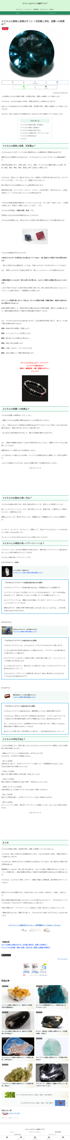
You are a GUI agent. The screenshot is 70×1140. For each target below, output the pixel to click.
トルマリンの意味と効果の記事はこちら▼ (24, 697)
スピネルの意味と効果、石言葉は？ (33, 124)
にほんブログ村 (14, 1113)
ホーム (12, 1132)
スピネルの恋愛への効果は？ (31, 127)
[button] (46, 87)
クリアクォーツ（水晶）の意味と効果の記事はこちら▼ (28, 572)
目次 (32, 121)
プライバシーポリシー (35, 1132)
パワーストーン (6, 955)
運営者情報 (58, 1132)
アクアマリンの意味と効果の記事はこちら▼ (25, 631)
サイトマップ (52, 1134)
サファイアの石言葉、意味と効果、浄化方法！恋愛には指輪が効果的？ (26, 947)
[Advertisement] (35, 481)
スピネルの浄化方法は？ (29, 136)
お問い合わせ (17, 1134)
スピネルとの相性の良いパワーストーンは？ (35, 133)
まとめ (24, 138)
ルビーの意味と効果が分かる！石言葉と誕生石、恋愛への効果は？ (24, 945)
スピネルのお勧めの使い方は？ (31, 130)
